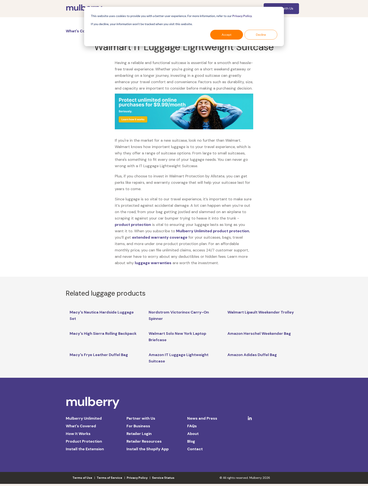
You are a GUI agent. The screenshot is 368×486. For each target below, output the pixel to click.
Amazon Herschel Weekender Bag (259, 333)
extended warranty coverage (159, 237)
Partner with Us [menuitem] (140, 418)
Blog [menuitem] (191, 441)
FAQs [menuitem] (192, 426)
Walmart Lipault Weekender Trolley (260, 312)
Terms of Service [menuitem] (109, 478)
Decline (261, 34)
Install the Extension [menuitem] (85, 449)
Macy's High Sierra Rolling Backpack (103, 333)
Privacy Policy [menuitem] (137, 478)
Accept (226, 34)
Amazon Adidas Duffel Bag (252, 354)
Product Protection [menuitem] (84, 441)
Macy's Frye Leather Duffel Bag (99, 354)
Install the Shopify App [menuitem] (147, 449)
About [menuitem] (193, 433)
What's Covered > (83, 31)
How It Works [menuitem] (78, 433)
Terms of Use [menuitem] (82, 478)
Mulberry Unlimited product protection (212, 231)
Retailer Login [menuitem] (139, 433)
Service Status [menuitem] (163, 478)
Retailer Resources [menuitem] (144, 441)
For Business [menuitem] (138, 426)
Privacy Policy (242, 16)
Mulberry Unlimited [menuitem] (84, 418)
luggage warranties (153, 262)
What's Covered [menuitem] (81, 426)
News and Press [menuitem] (202, 418)
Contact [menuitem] (195, 449)
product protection (133, 224)
